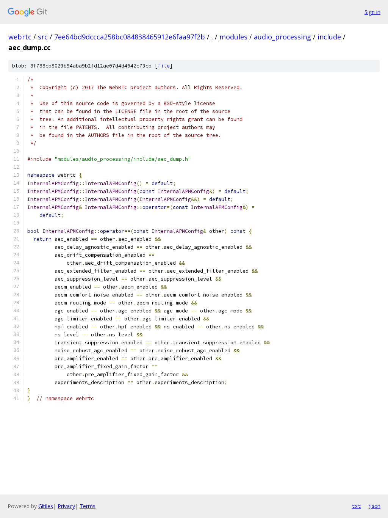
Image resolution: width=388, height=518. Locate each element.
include (329, 36)
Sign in (372, 12)
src (43, 36)
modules (233, 36)
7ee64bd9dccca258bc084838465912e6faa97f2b (129, 36)
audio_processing (282, 36)
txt (356, 505)
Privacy (66, 506)
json (374, 505)
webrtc (19, 36)
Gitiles (45, 506)
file (164, 66)
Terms (87, 506)
